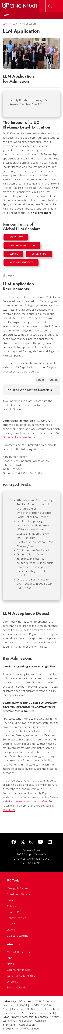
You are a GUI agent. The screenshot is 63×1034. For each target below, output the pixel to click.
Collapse (54, 379)
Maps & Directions (18, 952)
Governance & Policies (21, 975)
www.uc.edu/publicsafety (31, 801)
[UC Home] (19, 6)
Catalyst (12, 906)
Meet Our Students (21, 262)
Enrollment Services (19, 894)
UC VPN (11, 929)
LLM (15, 23)
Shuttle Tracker (16, 918)
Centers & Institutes (22, 245)
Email (10, 900)
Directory (12, 981)
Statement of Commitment (38, 1013)
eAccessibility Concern (35, 1017)
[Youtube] (40, 842)
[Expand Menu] (58, 15)
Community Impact (18, 969)
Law (5, 23)
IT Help (11, 923)
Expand (40, 379)
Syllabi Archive (11, 1017)
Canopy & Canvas (18, 888)
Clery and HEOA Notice (25, 1009)
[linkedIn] (50, 842)
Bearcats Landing (17, 935)
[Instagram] (31, 842)
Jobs (9, 958)
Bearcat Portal (15, 912)
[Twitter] (22, 842)
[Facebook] (13, 842)
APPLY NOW (16, 237)
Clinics (13, 253)
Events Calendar (17, 987)
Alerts (6, 1009)
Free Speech (25, 1020)
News (10, 963)
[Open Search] (50, 6)
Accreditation (27, 1024)
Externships (39, 253)
